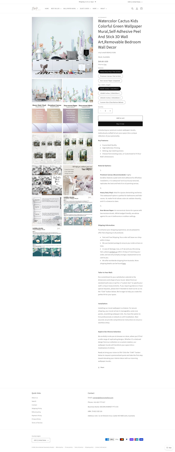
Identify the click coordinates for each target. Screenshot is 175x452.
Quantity (100, 107)
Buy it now (120, 124)
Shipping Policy (37, 408)
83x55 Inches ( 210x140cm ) (109, 89)
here (124, 263)
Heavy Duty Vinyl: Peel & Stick (110, 72)
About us (35, 398)
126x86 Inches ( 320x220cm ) (110, 93)
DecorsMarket (39, 447)
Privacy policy (69, 447)
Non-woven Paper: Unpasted (110, 81)
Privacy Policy (36, 419)
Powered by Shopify (49, 447)
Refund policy (36, 412)
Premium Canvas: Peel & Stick (110, 76)
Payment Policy (37, 416)
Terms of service (79, 447)
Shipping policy (89, 447)
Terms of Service (37, 423)
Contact (34, 405)
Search (34, 401)
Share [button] (102, 367)
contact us (113, 252)
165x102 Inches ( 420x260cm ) (110, 98)
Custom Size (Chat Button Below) (111, 102)
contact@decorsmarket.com (103, 398)
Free (105, 64)
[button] (56, 8)
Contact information (100, 447)
